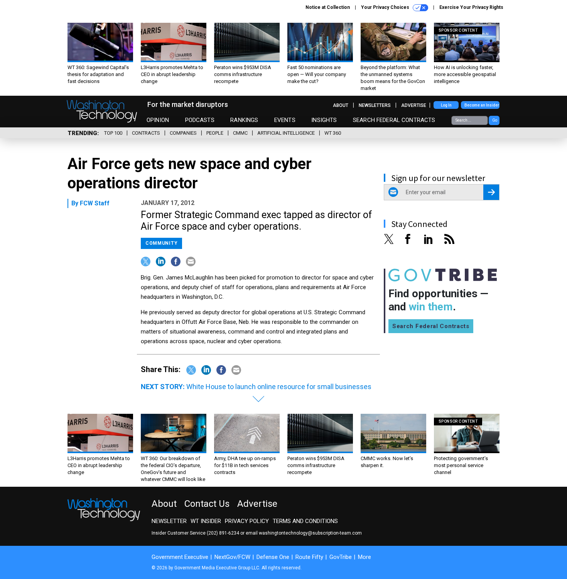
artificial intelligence (286, 133)
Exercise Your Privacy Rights (471, 7)
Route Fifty (309, 557)
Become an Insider (481, 105)
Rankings (244, 120)
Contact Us (207, 503)
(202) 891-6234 (223, 533)
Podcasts (199, 120)
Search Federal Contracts (394, 120)
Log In (446, 105)
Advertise (413, 105)
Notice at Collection (327, 7)
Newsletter (169, 521)
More (364, 557)
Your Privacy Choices (385, 7)
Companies (183, 133)
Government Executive (180, 557)
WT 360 (332, 133)
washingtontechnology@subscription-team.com (310, 533)
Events (284, 120)
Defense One (272, 557)
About (340, 105)
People (214, 133)
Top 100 (113, 133)
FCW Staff (95, 203)
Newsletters (375, 105)
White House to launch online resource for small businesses (278, 387)
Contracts (146, 133)
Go (494, 120)
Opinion (158, 120)
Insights (324, 120)
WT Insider (206, 521)
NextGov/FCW (232, 557)
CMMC (240, 133)
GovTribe (340, 557)
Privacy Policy (247, 521)
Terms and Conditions (305, 521)
